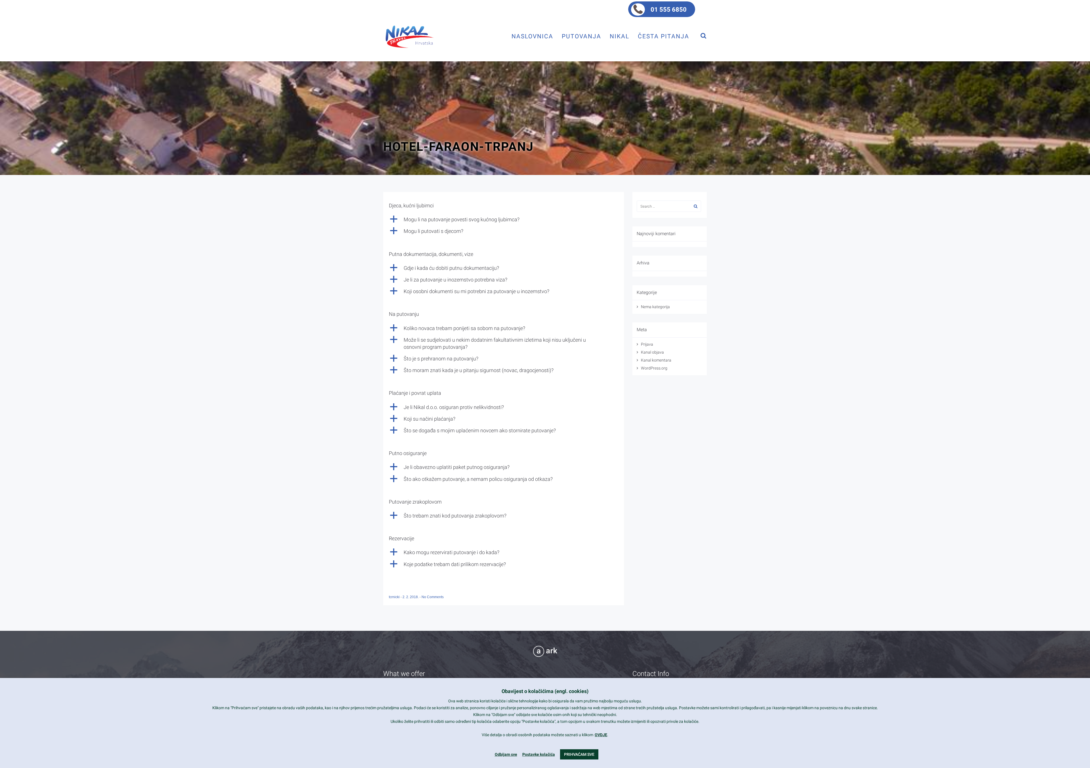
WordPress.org (654, 368)
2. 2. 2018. (411, 597)
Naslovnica (532, 36)
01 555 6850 (669, 9)
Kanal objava (652, 352)
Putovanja (581, 36)
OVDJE (601, 734)
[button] (503, 219)
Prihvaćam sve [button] (579, 754)
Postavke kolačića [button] (538, 754)
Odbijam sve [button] (506, 754)
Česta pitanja (663, 36)
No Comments (433, 597)
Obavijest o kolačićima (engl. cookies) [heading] (545, 691)
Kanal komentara (656, 360)
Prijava (647, 344)
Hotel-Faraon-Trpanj (458, 146)
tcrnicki (395, 597)
